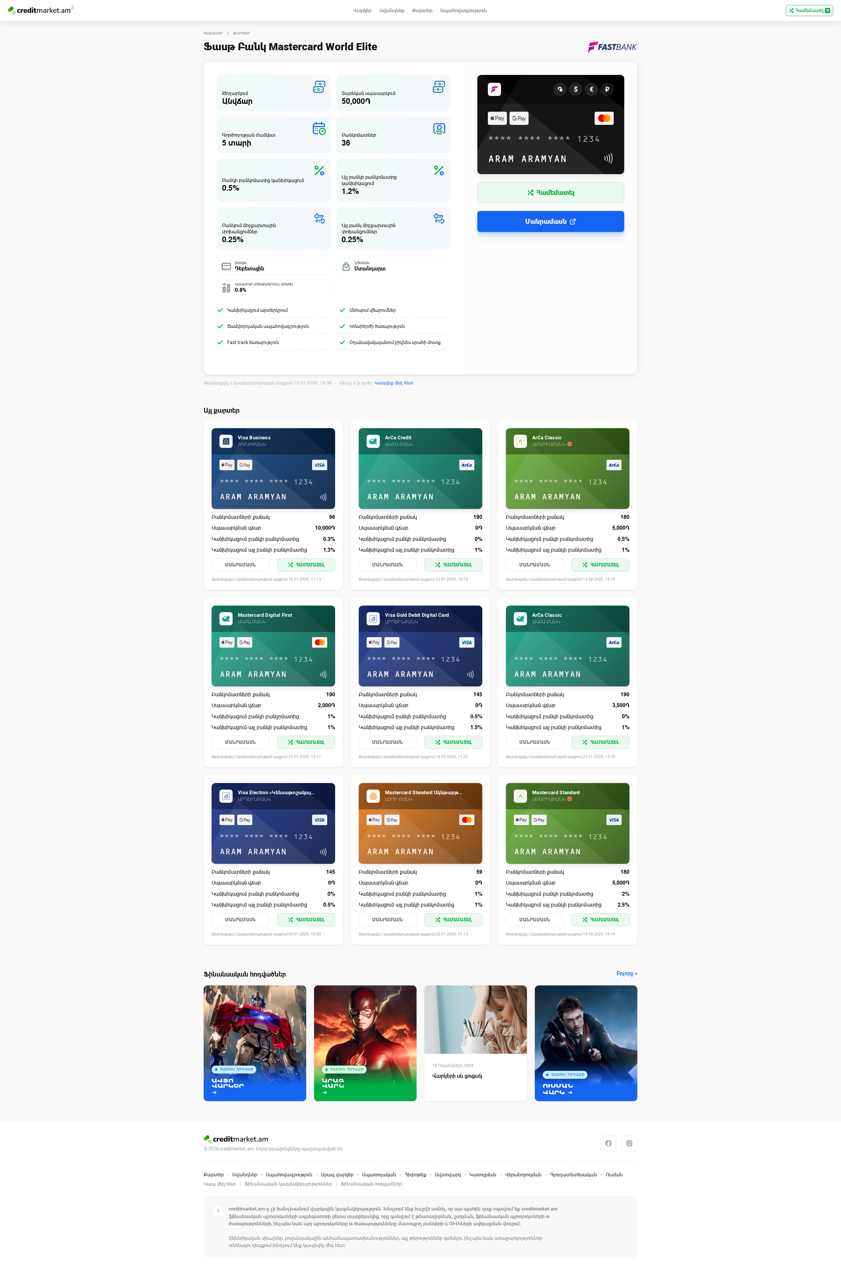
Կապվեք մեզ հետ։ (394, 382)
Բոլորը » (627, 974)
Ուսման (614, 1175)
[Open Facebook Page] (608, 1143)
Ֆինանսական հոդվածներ (371, 1184)
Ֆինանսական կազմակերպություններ (288, 1184)
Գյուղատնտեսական (573, 1175)
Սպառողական (379, 1175)
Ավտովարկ (448, 1175)
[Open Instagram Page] (629, 1143)
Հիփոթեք (415, 1175)
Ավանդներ (244, 1175)
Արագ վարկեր (337, 1175)
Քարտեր (242, 33)
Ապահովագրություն (289, 1175)
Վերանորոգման (523, 1175)
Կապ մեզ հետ (220, 1184)
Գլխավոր (213, 33)
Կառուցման (482, 1175)
